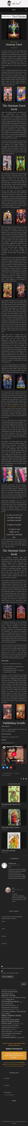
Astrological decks (7, 993)
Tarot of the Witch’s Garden (10, 827)
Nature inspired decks (10, 1021)
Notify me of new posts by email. (9, 973)
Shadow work (13, 1029)
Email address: (7, 1092)
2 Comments (14, 47)
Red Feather (15, 1025)
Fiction (17, 1005)
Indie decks (14, 1008)
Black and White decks (6, 997)
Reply (9, 867)
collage (2, 999)
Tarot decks (14, 42)
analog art (10, 989)
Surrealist (20, 1031)
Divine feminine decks (8, 1005)
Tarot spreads (5, 1035)
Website (3, 936)
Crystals (21, 1001)
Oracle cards (6, 1023)
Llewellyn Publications (17, 1011)
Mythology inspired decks (10, 1019)
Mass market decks (6, 775)
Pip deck (21, 1023)
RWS (19, 1027)
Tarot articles (6, 1033)
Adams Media (4, 989)
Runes (15, 1027)
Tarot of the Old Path (8, 851)
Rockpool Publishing (7, 1027)
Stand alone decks (6, 1031)
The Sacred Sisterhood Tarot (10, 804)
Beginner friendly (8, 995)
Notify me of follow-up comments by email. (12, 968)
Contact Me (17, 1121)
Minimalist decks (6, 1017)
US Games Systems (9, 1037)
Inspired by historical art (8, 1009)
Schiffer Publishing (6, 1029)
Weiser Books (21, 1037)
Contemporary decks (6, 773)
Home (10, 1121)
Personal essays (15, 1023)
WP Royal (14, 1123)
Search (23, 984)
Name (3, 921)
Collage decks (9, 999)
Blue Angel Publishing (19, 997)
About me (23, 1121)
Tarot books (16, 1033)
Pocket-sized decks (6, 1025)
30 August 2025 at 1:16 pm (13, 865)
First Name (6, 1078)
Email (3, 928)
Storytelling (15, 1031)
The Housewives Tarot (13, 406)
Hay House (5, 1008)
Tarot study (13, 1035)
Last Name (6, 1085)
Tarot (13, 1121)
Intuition (17, 1009)
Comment (3, 943)
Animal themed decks (9, 992)
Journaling (4, 1012)
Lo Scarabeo (16, 773)
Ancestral (14, 989)
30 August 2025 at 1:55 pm (17, 889)
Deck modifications (7, 1004)
